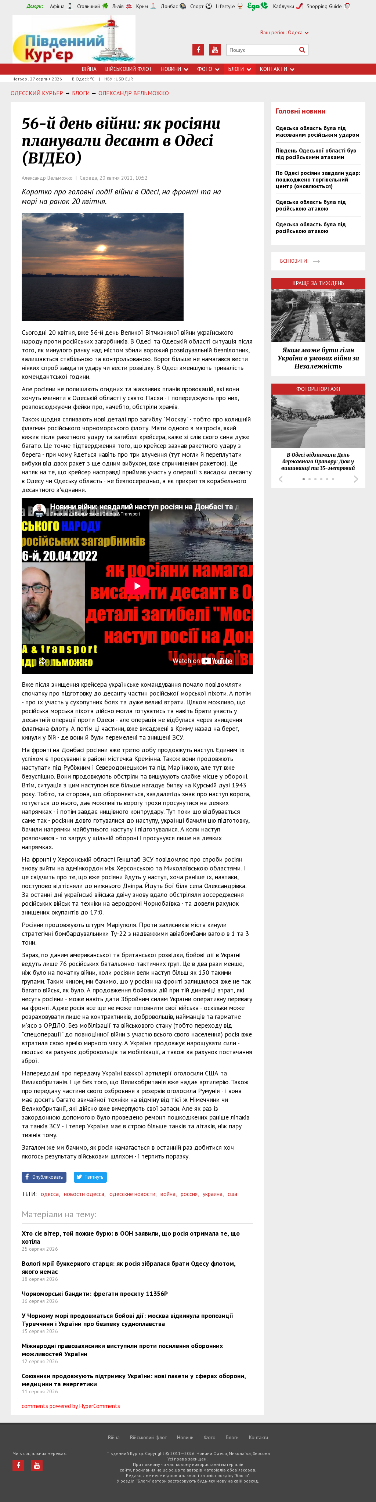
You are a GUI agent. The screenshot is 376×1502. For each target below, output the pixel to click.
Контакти (273, 68)
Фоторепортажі (318, 388)
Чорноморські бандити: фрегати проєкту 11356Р (95, 1293)
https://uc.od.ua (73, 39)
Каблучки (283, 6)
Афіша (57, 6)
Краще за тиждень (318, 283)
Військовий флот (128, 68)
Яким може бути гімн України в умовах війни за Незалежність (318, 358)
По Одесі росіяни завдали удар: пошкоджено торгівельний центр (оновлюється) (318, 179)
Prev (280, 479)
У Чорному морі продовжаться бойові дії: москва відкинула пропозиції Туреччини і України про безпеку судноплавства (128, 1319)
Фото (204, 68)
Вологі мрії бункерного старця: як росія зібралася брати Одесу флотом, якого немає (128, 1267)
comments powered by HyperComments (71, 1405)
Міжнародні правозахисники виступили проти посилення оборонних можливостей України (122, 1349)
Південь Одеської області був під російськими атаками (316, 154)
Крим (142, 6)
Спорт (196, 6)
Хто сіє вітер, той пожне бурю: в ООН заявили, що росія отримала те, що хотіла (131, 1237)
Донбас (169, 6)
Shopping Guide (324, 6)
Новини (171, 68)
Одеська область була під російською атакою (311, 205)
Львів (118, 6)
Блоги (236, 68)
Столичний (88, 6)
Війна (89, 68)
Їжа (257, 6)
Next (356, 479)
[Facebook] (198, 49)
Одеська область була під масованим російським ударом (317, 131)
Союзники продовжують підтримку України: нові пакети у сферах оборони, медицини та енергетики (134, 1380)
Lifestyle (225, 6)
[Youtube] (215, 49)
